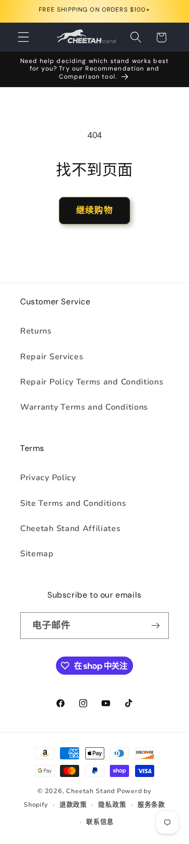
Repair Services (51, 356)
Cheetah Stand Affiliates (70, 528)
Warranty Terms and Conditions (84, 407)
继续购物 (94, 210)
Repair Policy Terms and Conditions (91, 381)
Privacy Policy (48, 477)
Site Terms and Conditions (73, 503)
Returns (36, 331)
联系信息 (100, 821)
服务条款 (151, 804)
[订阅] (155, 625)
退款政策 (73, 804)
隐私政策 (112, 804)
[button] (23, 37)
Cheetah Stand (91, 791)
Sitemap (37, 553)
